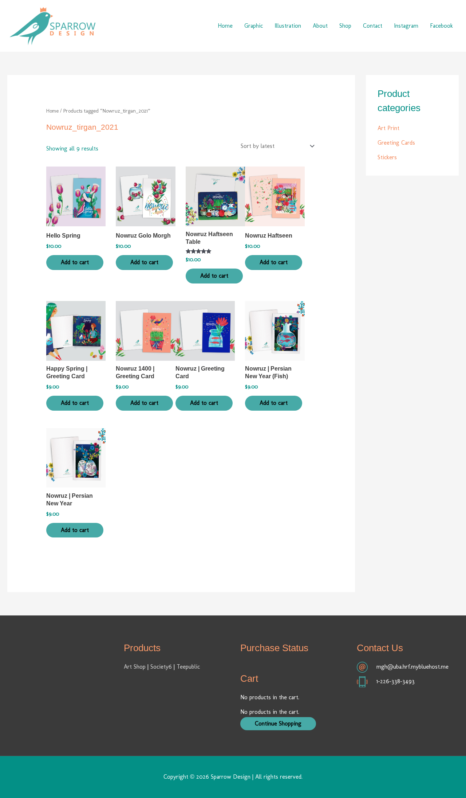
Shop (345, 25)
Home (225, 25)
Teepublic (188, 666)
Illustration (288, 25)
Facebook (441, 25)
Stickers (387, 157)
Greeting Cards (396, 142)
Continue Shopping (278, 723)
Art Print (388, 128)
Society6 (162, 666)
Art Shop (135, 666)
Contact (372, 25)
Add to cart (75, 262)
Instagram (406, 25)
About (320, 25)
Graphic (253, 25)
